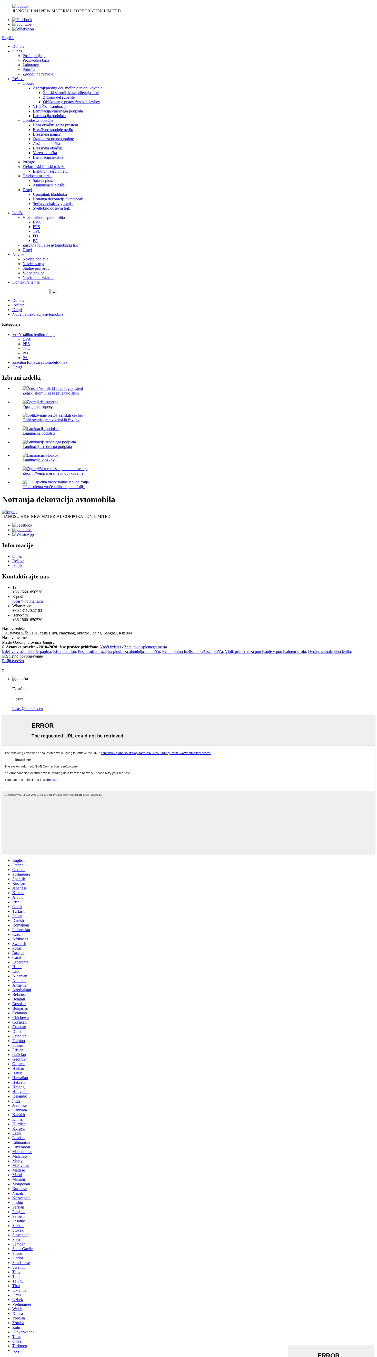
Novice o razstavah (38, 277)
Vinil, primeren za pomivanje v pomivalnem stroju (265, 651)
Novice (18, 254)
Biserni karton (64, 651)
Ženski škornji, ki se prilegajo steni (71, 92)
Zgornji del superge (59, 97)
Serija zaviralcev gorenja (53, 203)
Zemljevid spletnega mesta (145, 647)
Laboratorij (32, 65)
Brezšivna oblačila (48, 148)
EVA (37, 222)
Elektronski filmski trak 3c (44, 166)
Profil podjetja (34, 55)
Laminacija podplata (49, 116)
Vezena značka (45, 153)
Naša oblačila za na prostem (55, 125)
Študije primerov (36, 268)
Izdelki (17, 213)
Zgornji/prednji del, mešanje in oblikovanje (67, 88)
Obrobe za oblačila (38, 120)
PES (36, 226)
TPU (37, 231)
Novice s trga (33, 263)
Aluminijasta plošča (49, 185)
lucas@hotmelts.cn (27, 601)
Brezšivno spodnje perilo (53, 129)
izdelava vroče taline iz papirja (26, 651)
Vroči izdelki (110, 647)
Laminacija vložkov (39, 460)
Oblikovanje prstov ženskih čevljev (71, 102)
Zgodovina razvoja (38, 74)
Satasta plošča (44, 180)
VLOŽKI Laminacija (50, 106)
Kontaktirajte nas (26, 282)
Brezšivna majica (47, 134)
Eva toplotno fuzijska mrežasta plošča (192, 651)
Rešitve (18, 79)
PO (35, 236)
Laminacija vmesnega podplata (58, 111)
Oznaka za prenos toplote (53, 139)
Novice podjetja (35, 259)
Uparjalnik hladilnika (50, 194)
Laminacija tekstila (48, 157)
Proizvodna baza (36, 60)
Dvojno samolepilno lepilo (329, 651)
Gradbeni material (37, 176)
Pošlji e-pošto (13, 661)
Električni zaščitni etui (50, 171)
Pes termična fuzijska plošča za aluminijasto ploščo (119, 651)
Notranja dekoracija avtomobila (58, 199)
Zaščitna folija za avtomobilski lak (50, 245)
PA (35, 240)
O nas (17, 51)
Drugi (27, 190)
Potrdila (29, 69)
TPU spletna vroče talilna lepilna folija (54, 486)
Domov (18, 46)
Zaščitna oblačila (46, 143)
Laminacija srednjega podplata (47, 446)
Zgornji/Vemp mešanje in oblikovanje (53, 473)
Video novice (33, 273)
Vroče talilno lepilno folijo (44, 217)
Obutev (29, 83)
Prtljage (29, 162)
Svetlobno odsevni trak (51, 208)
